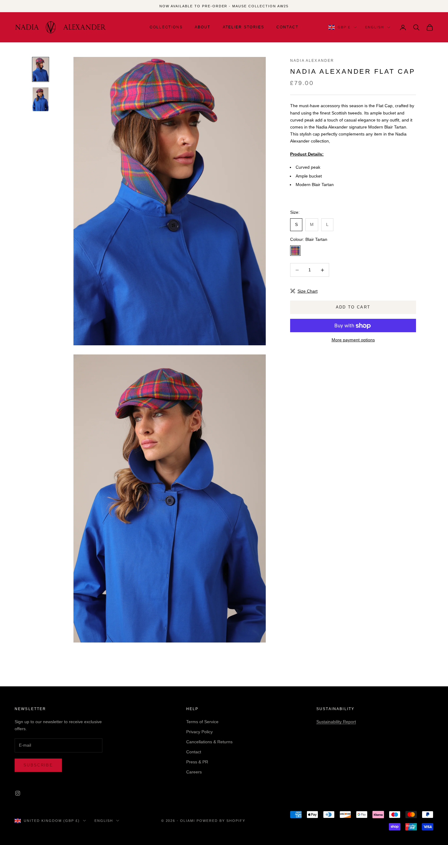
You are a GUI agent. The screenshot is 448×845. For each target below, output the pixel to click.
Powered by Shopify (221, 820)
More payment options (353, 340)
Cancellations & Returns (209, 741)
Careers (194, 771)
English (374, 27)
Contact (287, 27)
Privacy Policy (199, 731)
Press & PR (197, 761)
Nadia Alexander (312, 60)
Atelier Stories (243, 27)
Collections (166, 27)
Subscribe (38, 765)
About (203, 27)
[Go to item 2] (40, 99)
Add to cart (353, 307)
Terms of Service (202, 721)
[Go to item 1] (40, 69)
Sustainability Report (336, 721)
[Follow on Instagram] (18, 793)
